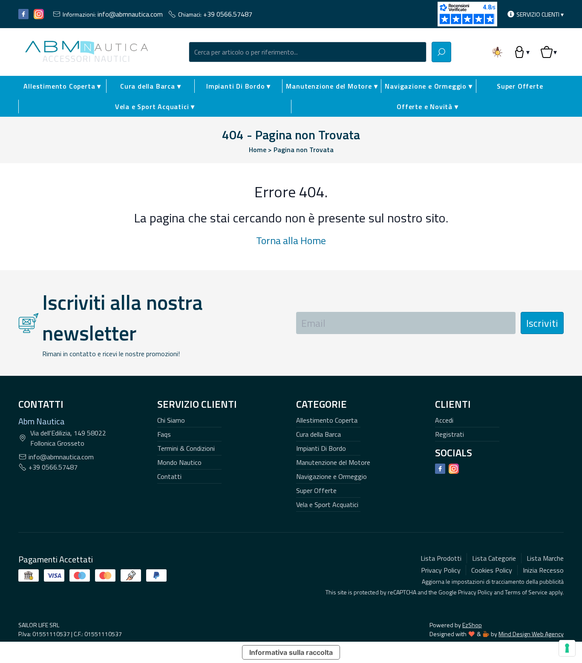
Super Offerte (520, 86)
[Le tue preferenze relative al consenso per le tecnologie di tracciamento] (567, 648)
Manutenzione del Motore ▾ (331, 86)
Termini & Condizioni (186, 448)
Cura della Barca (318, 434)
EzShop (472, 624)
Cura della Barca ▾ (150, 86)
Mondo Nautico (179, 462)
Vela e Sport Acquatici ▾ (155, 106)
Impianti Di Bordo (321, 448)
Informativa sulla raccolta (291, 652)
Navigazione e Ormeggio (331, 476)
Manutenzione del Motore (333, 462)
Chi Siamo (171, 420)
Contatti (169, 476)
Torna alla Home (291, 240)
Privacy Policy (475, 592)
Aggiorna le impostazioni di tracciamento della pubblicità (493, 581)
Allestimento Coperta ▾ (62, 86)
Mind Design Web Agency (531, 633)
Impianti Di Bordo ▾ (238, 86)
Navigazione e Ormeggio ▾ (428, 86)
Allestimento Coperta (326, 420)
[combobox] (307, 52)
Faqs (164, 434)
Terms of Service (526, 592)
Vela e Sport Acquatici (327, 504)
